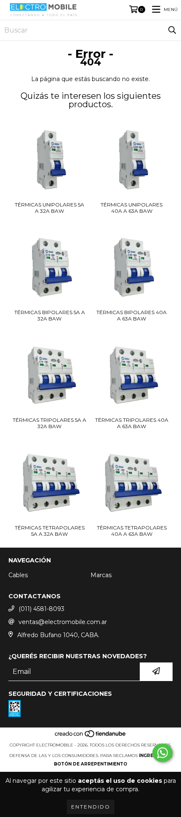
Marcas (101, 575)
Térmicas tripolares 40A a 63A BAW (131, 423)
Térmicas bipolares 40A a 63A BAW (131, 315)
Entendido (90, 806)
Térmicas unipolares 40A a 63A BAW (131, 207)
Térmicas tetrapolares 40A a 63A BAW (132, 530)
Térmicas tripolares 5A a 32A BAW (49, 423)
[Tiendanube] (91, 736)
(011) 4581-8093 (41, 609)
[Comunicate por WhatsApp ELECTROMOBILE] (162, 753)
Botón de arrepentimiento (90, 764)
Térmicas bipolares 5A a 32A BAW (49, 315)
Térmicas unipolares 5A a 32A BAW (49, 207)
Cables (18, 575)
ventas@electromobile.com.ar (63, 622)
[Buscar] (172, 30)
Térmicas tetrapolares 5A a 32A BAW (50, 530)
